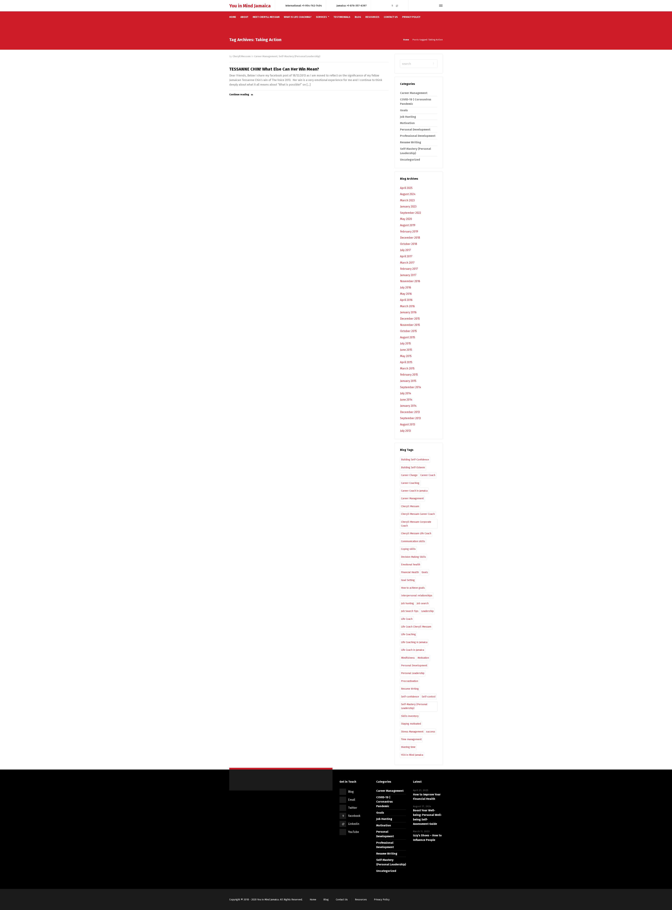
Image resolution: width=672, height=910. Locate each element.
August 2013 (407, 424)
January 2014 (408, 405)
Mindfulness (408, 657)
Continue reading (239, 94)
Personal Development (415, 129)
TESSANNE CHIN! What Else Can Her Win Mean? (274, 69)
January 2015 (408, 381)
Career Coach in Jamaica (414, 490)
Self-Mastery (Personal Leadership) (299, 56)
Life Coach (406, 619)
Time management (411, 739)
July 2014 (405, 393)
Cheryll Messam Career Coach (418, 514)
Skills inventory (410, 716)
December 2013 (410, 412)
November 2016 (410, 281)
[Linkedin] (397, 5)
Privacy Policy (382, 899)
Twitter (352, 807)
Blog (351, 791)
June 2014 (406, 399)
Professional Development (417, 135)
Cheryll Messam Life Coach (416, 533)
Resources (361, 899)
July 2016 (405, 287)
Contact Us (342, 899)
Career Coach (427, 475)
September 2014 (410, 387)
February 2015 (409, 374)
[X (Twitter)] (387, 5)
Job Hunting (408, 116)
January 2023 (408, 206)
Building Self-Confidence (415, 459)
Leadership (427, 611)
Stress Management (412, 731)
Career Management (265, 56)
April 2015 (406, 362)
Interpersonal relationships (416, 595)
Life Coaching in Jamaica (414, 642)
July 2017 (405, 250)
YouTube (353, 832)
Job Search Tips (409, 611)
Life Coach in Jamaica (412, 649)
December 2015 (410, 318)
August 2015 (407, 337)
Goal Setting (408, 580)
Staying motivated (411, 723)
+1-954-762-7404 (312, 5)
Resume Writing (410, 142)
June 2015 (406, 349)
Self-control (429, 696)
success (430, 731)
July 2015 (405, 343)
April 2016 (406, 300)
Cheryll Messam (242, 56)
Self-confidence (410, 696)
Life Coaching (408, 634)
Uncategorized (410, 159)
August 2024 (407, 194)
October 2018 (408, 244)
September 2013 (410, 418)
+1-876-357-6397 (357, 5)
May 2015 (406, 356)
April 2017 (406, 256)
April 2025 (406, 188)
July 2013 (405, 430)
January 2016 (408, 312)
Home (313, 899)
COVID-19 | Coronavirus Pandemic (384, 802)
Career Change (409, 475)
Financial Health (410, 572)
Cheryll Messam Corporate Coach (416, 523)
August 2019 (407, 225)
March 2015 (407, 368)
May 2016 (406, 293)
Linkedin (353, 824)
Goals (404, 110)
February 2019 (409, 231)
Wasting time (408, 747)
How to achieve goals (413, 587)
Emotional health (410, 564)
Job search (423, 603)
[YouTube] (402, 5)
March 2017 (407, 262)
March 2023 (407, 200)
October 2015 (408, 331)
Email (351, 799)
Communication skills (413, 541)
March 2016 (407, 306)
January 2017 (408, 275)
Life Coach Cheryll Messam (416, 626)
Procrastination (409, 681)
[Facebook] (392, 5)
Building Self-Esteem (413, 467)
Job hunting (407, 603)
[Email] (382, 5)
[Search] (435, 5)
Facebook (354, 815)
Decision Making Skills (413, 556)
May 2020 (406, 219)
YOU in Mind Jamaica (412, 754)
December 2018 (410, 237)
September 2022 (410, 212)
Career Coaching (410, 483)
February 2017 (409, 268)
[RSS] (377, 5)
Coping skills (408, 549)
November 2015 (410, 325)
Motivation (407, 123)
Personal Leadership (412, 673)
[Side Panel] (440, 5)
